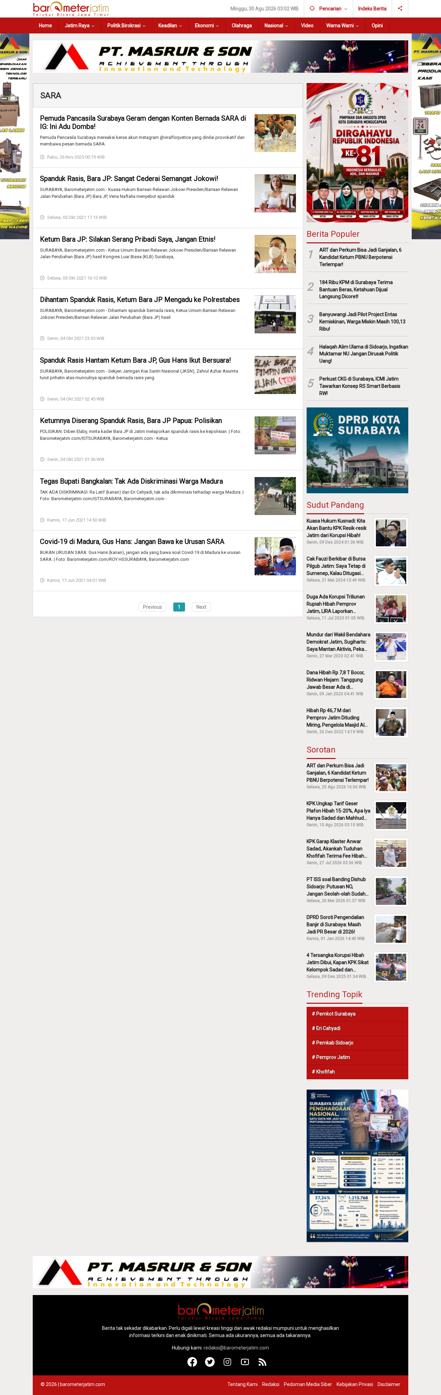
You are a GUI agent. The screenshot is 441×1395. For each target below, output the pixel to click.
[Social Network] (400, 8)
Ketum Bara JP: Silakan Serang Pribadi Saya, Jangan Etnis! (127, 239)
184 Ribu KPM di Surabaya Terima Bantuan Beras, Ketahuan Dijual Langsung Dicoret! (356, 290)
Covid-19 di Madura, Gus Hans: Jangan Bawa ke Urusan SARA (132, 541)
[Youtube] (245, 1365)
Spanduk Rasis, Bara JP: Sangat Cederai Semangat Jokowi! (129, 178)
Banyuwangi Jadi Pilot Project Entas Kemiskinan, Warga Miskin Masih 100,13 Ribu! (362, 322)
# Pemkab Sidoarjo (332, 1042)
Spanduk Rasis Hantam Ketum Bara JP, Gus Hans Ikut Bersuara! (135, 360)
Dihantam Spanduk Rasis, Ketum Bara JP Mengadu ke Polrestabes (140, 299)
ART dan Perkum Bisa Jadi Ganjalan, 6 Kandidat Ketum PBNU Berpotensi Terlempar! (360, 257)
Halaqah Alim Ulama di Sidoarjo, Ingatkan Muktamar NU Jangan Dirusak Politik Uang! (363, 354)
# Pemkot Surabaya (334, 1014)
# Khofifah (323, 1071)
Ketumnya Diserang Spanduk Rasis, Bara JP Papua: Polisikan (131, 420)
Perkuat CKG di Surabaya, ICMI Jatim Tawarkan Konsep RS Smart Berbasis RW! (359, 386)
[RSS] (263, 1365)
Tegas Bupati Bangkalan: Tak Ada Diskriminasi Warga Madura (131, 481)
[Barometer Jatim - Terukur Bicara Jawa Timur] (71, 8)
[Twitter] (210, 1365)
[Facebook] (192, 1365)
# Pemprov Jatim (331, 1057)
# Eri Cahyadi (326, 1028)
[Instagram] (228, 1365)
